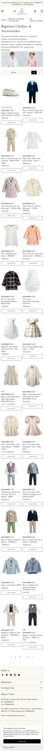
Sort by (13, 72)
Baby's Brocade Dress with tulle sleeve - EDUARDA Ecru (10, 399)
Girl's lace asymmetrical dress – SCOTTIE (32, 301)
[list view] (39, 72)
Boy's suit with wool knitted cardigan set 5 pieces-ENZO (32, 494)
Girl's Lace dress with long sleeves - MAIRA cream (10, 446)
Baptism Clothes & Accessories (16, 20)
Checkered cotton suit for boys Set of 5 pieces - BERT (10, 494)
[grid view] (34, 72)
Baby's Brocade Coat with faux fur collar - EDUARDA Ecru (32, 396)
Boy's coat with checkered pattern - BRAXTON (9, 301)
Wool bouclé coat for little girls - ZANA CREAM (32, 208)
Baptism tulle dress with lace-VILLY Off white (9, 349)
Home (3, 20)
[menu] (35, 11)
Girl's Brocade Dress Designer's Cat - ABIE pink (32, 446)
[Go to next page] (32, 657)
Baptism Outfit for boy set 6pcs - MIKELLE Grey (32, 637)
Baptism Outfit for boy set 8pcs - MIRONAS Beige (11, 635)
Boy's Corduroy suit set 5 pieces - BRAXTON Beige (11, 160)
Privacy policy (8, 747)
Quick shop (11, 122)
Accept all (22, 741)
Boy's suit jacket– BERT (11, 585)
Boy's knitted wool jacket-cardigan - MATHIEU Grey (31, 587)
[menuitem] (35, 11)
